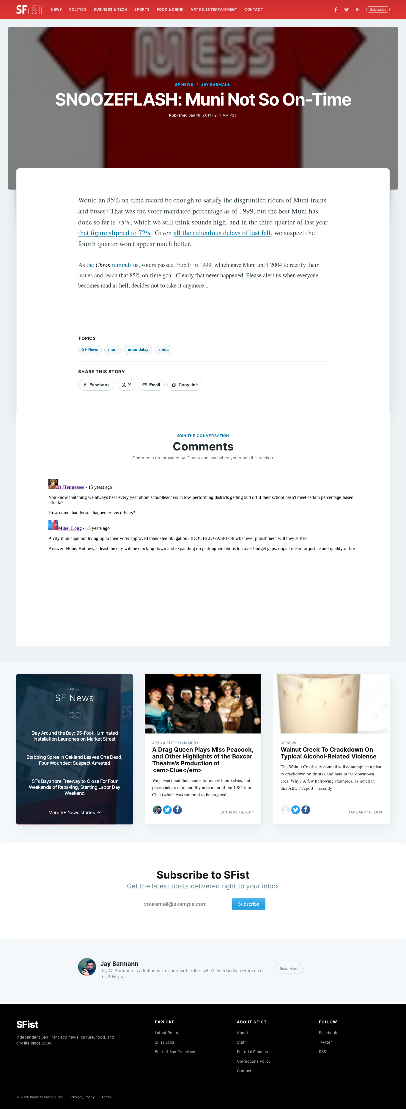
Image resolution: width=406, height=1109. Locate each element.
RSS (322, 1051)
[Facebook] (336, 9)
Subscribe (378, 9)
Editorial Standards (254, 1051)
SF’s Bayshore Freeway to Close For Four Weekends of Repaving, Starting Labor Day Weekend (74, 787)
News (56, 9)
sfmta (163, 349)
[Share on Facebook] (177, 810)
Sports (142, 9)
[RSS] (359, 9)
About (242, 1032)
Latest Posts (166, 1032)
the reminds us (112, 264)
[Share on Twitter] (167, 810)
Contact (253, 9)
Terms (106, 1097)
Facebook (328, 1032)
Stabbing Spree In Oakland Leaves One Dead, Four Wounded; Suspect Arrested (74, 760)
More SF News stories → (74, 812)
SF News (184, 84)
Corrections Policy (253, 1061)
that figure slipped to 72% (114, 232)
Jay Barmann (216, 84)
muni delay (138, 349)
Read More (289, 968)
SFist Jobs (164, 1042)
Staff (241, 1042)
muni (113, 349)
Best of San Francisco (175, 1051)
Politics (77, 9)
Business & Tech (110, 9)
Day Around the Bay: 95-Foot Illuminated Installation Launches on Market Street (75, 736)
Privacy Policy (83, 1097)
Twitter (325, 1042)
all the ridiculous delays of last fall (222, 232)
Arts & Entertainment (214, 9)
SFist (27, 1024)
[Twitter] (346, 9)
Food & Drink (170, 9)
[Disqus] (203, 551)
